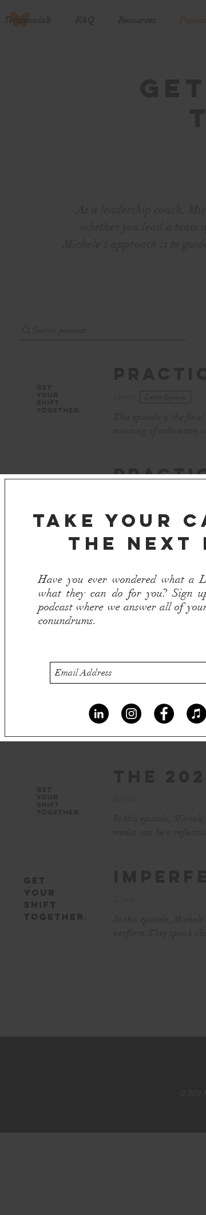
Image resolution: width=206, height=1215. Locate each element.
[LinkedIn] (99, 714)
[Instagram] (131, 714)
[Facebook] (164, 714)
